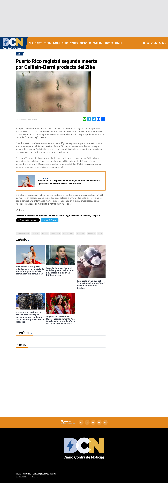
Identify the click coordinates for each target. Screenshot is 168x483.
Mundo (65, 43)
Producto (56, 233)
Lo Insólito (108, 43)
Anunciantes (27, 474)
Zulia (31, 43)
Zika (100, 233)
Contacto (36, 474)
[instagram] (148, 43)
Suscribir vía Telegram (50, 220)
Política (47, 43)
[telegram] (160, 43)
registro (81, 233)
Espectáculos (85, 43)
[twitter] (151, 43)
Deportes (74, 43)
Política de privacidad (48, 474)
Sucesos (38, 43)
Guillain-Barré (23, 233)
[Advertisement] (84, 18)
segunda (92, 233)
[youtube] (155, 43)
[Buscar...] (165, 43)
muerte (36, 233)
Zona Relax (97, 43)
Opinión (118, 43)
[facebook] (144, 43)
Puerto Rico (68, 233)
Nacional (56, 43)
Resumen (18, 474)
